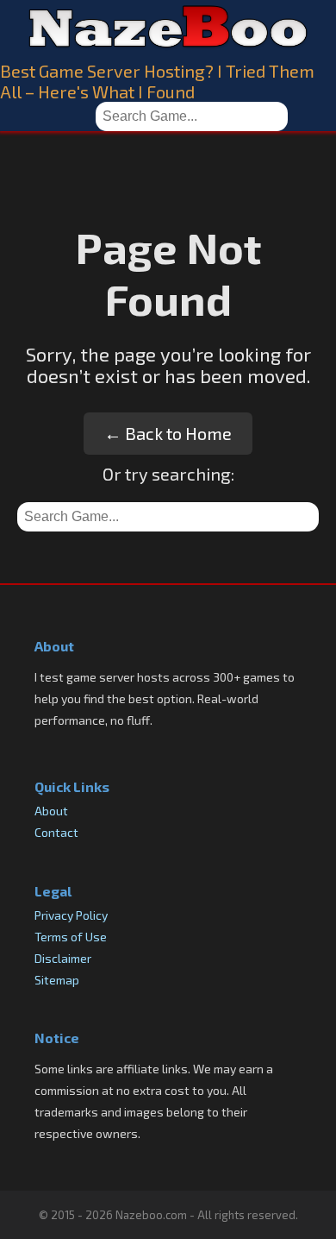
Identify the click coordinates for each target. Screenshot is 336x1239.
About (51, 810)
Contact (56, 832)
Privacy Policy (71, 915)
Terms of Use (70, 936)
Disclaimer (62, 958)
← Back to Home (168, 433)
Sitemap (56, 979)
